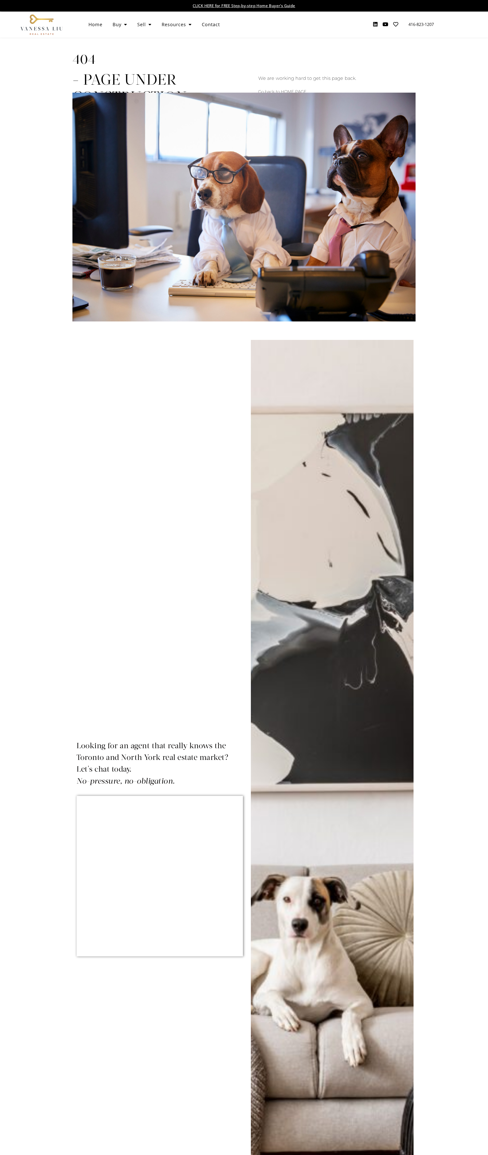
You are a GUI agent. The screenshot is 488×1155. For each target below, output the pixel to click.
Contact (211, 24)
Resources (174, 24)
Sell (141, 24)
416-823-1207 (421, 24)
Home (95, 24)
